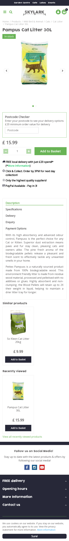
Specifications (14, 209)
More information (46, 529)
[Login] (58, 12)
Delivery (10, 215)
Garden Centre (22, 3)
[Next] (62, 70)
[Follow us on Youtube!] (42, 467)
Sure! (34, 536)
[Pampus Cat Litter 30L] (34, 70)
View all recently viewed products (22, 436)
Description (13, 203)
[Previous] (6, 70)
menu (4, 12)
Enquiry (10, 222)
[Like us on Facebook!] (27, 467)
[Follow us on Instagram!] (34, 467)
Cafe (34, 3)
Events (51, 3)
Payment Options (16, 228)
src (11, 12)
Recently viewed (14, 371)
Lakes (43, 3)
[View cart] (64, 12)
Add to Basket (18, 359)
